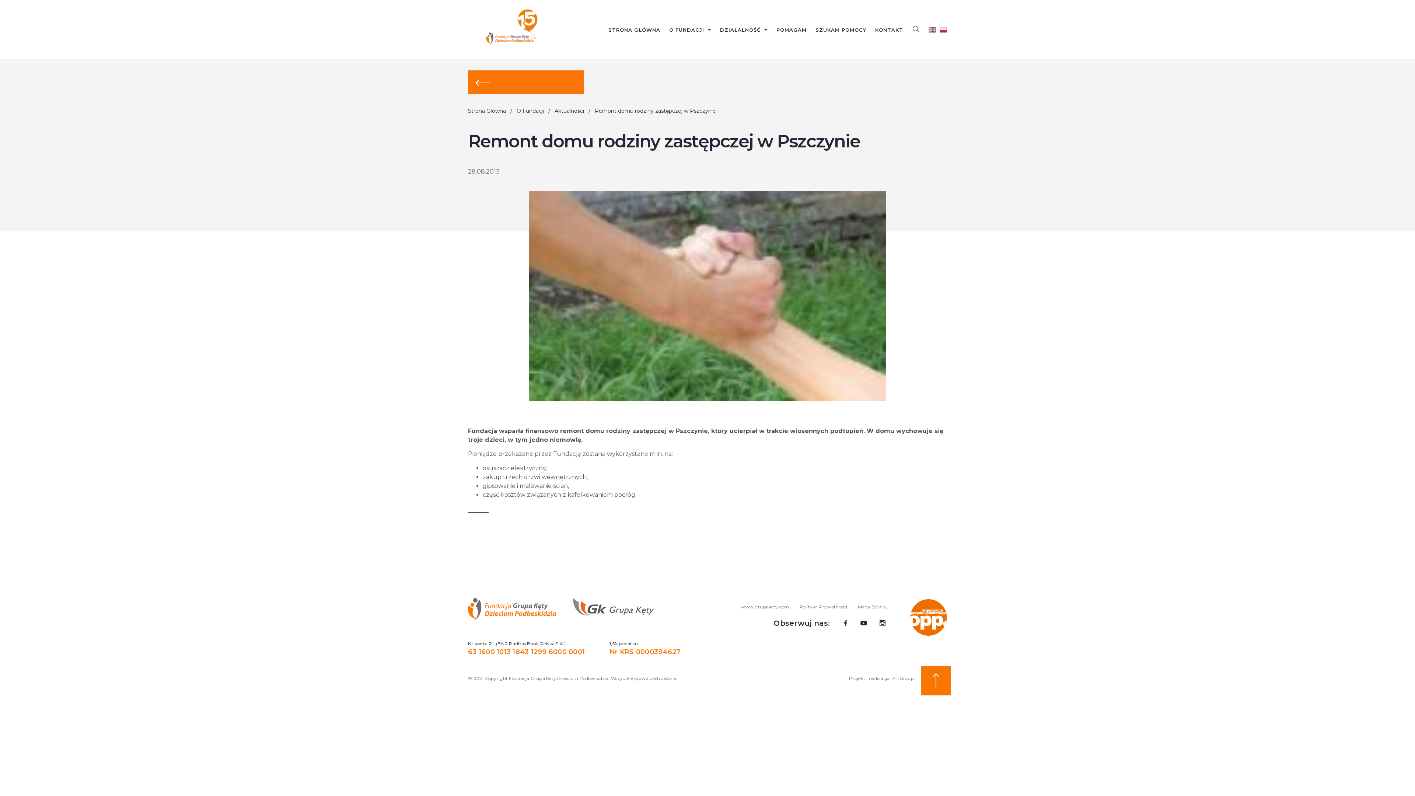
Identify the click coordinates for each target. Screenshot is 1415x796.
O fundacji (686, 30)
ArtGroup (903, 678)
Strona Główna (634, 30)
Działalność (740, 30)
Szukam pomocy (840, 30)
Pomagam (791, 30)
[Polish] (943, 30)
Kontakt (889, 30)
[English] (932, 30)
